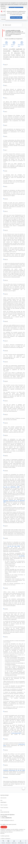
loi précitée (22, 555)
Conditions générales (5, 836)
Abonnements (3, 797)
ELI (1, 810)
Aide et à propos (4, 805)
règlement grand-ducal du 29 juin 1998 (14, 770)
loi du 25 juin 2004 (14, 546)
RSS (1, 800)
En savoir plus (4, 8)
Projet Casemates (4, 807)
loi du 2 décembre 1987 (11, 486)
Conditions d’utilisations (5, 838)
